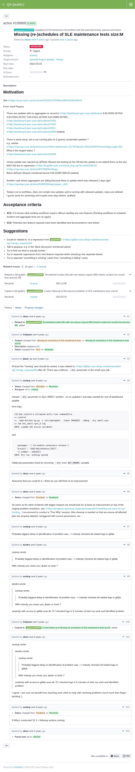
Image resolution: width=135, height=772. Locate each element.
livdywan (27, 334)
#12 (128, 707)
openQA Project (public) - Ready (46, 59)
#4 (128, 380)
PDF (128, 756)
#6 (128, 491)
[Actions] (130, 274)
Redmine (18, 767)
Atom (116, 756)
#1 (128, 316)
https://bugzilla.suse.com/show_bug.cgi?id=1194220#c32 (67, 165)
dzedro (26, 545)
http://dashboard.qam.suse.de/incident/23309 (32, 154)
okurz (28, 39)
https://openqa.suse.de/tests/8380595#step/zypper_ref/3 (38, 184)
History (8, 307)
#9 (128, 576)
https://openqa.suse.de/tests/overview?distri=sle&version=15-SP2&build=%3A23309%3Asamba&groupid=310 (65, 146)
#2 (128, 334)
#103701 (55, 239)
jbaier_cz (27, 359)
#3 (128, 359)
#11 (128, 637)
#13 (128, 731)
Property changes (34, 307)
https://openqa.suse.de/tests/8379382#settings (33, 169)
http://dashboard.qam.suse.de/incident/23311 (32, 128)
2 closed (41, 266)
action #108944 (35, 291)
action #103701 (35, 274)
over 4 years (37, 39)
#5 (128, 473)
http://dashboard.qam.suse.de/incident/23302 (32, 120)
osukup (33, 55)
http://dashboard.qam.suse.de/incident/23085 (32, 131)
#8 (128, 545)
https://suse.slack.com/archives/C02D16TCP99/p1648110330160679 (46, 100)
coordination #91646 (24, 30)
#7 (128, 526)
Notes (18, 307)
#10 (128, 622)
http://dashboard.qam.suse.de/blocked (82, 113)
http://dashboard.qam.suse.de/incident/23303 (32, 124)
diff (37, 346)
